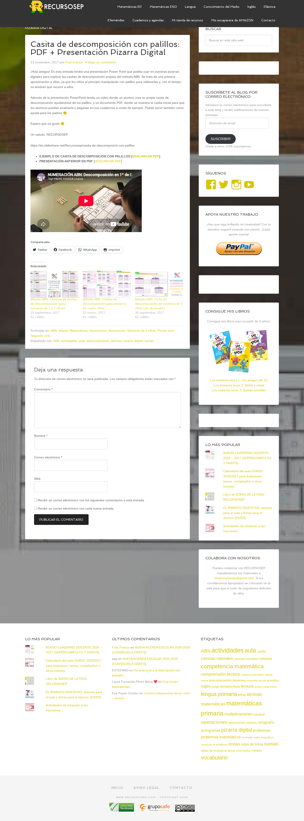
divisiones (239, 680)
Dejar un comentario (102, 62)
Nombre (40, 436)
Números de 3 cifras (141, 330)
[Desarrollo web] (155, 810)
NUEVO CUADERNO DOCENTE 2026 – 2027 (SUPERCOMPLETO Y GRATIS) (247, 458)
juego (215, 686)
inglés (206, 686)
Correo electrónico (48, 457)
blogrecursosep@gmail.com (234, 578)
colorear (265, 658)
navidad (259, 714)
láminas (116, 341)
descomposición (98, 341)
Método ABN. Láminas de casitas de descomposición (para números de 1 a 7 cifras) (53, 303)
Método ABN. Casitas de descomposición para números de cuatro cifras (104, 303)
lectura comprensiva (266, 686)
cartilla (261, 651)
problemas (261, 730)
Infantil (63, 330)
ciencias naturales (217, 658)
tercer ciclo (235, 750)
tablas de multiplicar (214, 750)
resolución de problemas (214, 744)
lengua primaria (219, 694)
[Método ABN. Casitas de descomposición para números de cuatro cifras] (107, 284)
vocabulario (214, 758)
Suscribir (221, 139)
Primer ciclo (166, 330)
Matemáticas (79, 330)
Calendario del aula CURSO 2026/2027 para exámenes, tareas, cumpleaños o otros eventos (73, 665)
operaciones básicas (242, 722)
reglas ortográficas (263, 737)
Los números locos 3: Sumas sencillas (239, 390)
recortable (247, 737)
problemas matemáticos (221, 737)
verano (257, 750)
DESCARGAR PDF (145, 156)
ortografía (266, 722)
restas (234, 744)
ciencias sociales (245, 658)
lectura (247, 686)
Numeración (98, 330)
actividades (69, 341)
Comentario (43, 389)
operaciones (214, 722)
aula (82, 341)
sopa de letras (252, 744)
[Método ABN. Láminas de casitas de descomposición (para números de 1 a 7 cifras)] (54, 284)
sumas (149, 341)
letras (242, 695)
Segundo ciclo (40, 335)
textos (247, 750)
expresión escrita (256, 680)
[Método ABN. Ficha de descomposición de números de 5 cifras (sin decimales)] (159, 284)
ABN (54, 330)
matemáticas (213, 703)
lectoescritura (230, 686)
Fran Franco (121, 647)
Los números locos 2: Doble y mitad (239, 385)
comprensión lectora (220, 674)
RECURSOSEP (58, 6)
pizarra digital (133, 341)
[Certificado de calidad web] (122, 810)
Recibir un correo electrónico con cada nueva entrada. (76, 508)
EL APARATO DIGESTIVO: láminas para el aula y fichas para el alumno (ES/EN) (247, 513)
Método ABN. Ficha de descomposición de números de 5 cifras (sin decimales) (159, 303)
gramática (273, 680)
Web (37, 478)
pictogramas (210, 730)
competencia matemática (232, 666)
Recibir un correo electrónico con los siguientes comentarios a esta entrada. (91, 500)
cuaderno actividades (252, 674)
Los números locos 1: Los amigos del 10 (238, 380)
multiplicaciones (238, 714)
